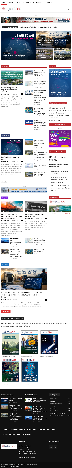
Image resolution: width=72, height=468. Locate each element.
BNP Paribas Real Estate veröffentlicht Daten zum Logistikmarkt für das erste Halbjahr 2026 (39, 111)
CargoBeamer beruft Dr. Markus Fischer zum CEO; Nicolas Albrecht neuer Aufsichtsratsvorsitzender (40, 409)
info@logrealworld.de (29, 457)
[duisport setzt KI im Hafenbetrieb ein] (29, 251)
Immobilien (7, 53)
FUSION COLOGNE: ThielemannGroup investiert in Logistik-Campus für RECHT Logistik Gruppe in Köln (16, 253)
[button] (68, 9)
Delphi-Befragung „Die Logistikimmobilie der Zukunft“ (9, 90)
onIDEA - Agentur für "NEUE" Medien (10, 466)
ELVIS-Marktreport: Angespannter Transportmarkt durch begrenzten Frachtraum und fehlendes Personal (22, 294)
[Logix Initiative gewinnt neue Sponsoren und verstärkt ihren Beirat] (29, 83)
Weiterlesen (6, 311)
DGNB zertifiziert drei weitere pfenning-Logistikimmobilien (39, 174)
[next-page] (5, 181)
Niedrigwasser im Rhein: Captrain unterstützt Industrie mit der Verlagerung (11, 216)
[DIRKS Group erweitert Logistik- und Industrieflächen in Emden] (44, 54)
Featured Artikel (5, 84)
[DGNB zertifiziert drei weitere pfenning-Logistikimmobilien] (29, 174)
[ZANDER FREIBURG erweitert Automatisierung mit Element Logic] (5, 240)
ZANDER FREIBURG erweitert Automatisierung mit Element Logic (39, 418)
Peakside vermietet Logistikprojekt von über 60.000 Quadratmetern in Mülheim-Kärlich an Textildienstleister (40, 154)
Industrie (41, 38)
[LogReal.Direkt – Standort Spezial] (18, 45)
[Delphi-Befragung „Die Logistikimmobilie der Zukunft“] (12, 77)
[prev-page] (2, 181)
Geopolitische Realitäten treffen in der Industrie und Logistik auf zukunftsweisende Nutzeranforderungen (40, 124)
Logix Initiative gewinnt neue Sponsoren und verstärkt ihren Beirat (40, 83)
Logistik (4, 211)
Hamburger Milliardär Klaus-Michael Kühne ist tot (35, 215)
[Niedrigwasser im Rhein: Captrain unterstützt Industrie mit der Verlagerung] (12, 206)
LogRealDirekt (5, 94)
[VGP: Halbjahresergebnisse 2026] (29, 165)
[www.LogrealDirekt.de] (14, 8)
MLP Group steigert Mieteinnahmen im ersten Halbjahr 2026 (39, 400)
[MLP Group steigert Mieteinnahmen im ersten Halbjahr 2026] (28, 400)
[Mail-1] (51, 447)
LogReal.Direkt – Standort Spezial (30, 27)
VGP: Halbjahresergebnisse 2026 (40, 165)
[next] (69, 27)
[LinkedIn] (55, 447)
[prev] (66, 27)
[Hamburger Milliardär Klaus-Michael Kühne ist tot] (36, 206)
